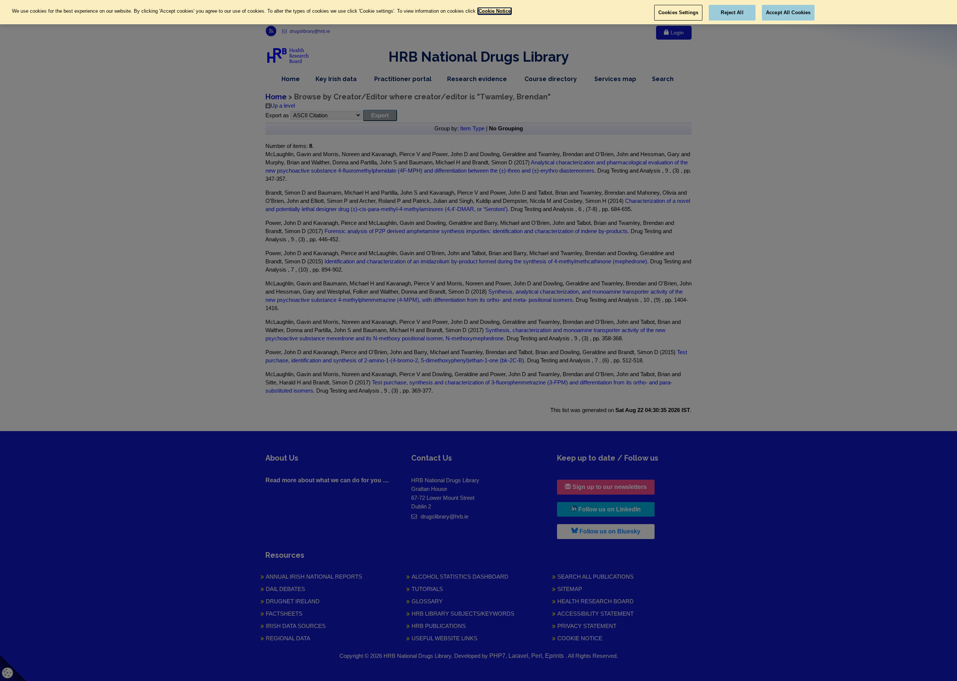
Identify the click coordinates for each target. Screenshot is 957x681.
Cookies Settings (678, 12)
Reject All (732, 12)
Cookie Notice (494, 11)
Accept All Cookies (788, 12)
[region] (478, 12)
